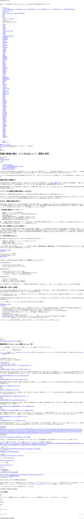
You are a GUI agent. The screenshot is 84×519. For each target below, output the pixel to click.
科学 (8, 146)
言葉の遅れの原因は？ (8, 164)
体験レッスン (3, 443)
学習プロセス (6, 12)
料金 (4, 16)
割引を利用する (3, 256)
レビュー (14, 437)
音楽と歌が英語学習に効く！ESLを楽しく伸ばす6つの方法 (14, 379)
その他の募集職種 (13, 472)
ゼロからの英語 (20, 444)
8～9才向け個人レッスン (32, 9)
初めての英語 (25, 443)
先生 (4, 14)
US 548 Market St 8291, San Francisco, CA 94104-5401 (12, 455)
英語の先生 (44, 444)
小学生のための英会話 (29, 444)
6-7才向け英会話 (11, 448)
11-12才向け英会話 (36, 448)
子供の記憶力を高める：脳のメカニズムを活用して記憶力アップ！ (16, 369)
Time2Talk (66, 9)
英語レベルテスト (10, 443)
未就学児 (22, 13)
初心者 (18, 13)
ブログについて (6, 18)
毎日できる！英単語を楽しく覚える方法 (9, 389)
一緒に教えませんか (4, 472)
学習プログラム (18, 443)
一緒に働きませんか (6, 470)
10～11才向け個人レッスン (44, 9)
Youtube (12, 18)
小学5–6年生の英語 (56, 443)
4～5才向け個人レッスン (8, 9)
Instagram (32, 474)
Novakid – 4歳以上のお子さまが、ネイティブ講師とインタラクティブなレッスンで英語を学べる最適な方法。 (27, 442)
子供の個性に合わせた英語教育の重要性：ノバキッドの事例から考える (17, 410)
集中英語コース (79, 443)
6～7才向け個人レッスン (20, 9)
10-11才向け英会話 (27, 448)
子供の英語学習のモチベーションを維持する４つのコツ (13, 420)
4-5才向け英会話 (4, 448)
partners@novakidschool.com (6, 465)
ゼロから (11, 13)
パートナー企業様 (26, 437)
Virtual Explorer (72, 9)
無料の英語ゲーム (4, 451)
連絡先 (3, 454)
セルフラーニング (6, 450)
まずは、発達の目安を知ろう (9, 167)
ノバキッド (4, 435)
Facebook (9, 474)
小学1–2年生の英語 (39, 443)
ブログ (4, 17)
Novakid (2, 146)
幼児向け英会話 (38, 444)
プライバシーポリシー (25, 352)
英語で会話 (73, 443)
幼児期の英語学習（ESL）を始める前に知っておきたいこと (14, 400)
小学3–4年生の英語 (48, 443)
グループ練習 (31, 443)
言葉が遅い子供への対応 (8, 169)
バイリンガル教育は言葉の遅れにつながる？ (13, 166)
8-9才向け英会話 (19, 448)
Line (42, 474)
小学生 (15, 13)
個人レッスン (6, 7)
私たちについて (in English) (6, 437)
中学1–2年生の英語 (65, 443)
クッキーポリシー (40, 484)
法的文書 (17, 475)
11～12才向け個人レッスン (57, 9)
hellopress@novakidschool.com (6, 460)
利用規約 (4, 353)
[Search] (0, 149)
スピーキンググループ (8, 10)
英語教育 (15, 444)
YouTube (21, 474)
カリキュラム (6, 13)
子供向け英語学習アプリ (14, 451)
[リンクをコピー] (19, 341)
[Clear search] (12, 147)
